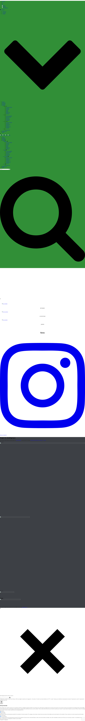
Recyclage (3, 104)
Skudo (7, 110)
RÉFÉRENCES (4, 131)
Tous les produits (9, 107)
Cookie (44, 440)
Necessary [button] (2, 711)
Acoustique (6, 156)
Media (3, 132)
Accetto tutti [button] (5, 700)
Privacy (41, 440)
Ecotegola (7, 120)
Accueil (3, 101)
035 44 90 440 (18, 440)
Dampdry (7, 125)
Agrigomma (8, 130)
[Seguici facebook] (0, 598)
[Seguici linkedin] (1, 598)
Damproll (7, 123)
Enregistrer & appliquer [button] (4, 719)
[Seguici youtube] (2, 598)
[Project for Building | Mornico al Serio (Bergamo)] (5, 135)
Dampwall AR (8, 126)
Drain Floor (8, 119)
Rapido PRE (8, 112)
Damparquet (8, 124)
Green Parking (8, 117)
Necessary (3, 712)
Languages (3, 9)
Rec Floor (7, 118)
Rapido (7, 111)
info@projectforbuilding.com (35, 440)
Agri (4, 164)
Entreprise (4, 102)
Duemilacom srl (24, 607)
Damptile (7, 127)
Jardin (5, 150)
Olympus (7, 113)
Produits (3, 105)
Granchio (7, 108)
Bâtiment (5, 141)
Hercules (7, 109)
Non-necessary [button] (2, 715)
